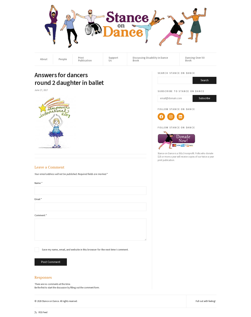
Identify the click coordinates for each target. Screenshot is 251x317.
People (63, 59)
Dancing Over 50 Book (195, 59)
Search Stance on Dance (176, 73)
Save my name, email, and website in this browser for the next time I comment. (85, 249)
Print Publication (85, 59)
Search (205, 80)
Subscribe (204, 98)
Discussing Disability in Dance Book (150, 59)
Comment (41, 215)
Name (38, 183)
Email (38, 199)
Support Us (113, 59)
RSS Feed (43, 312)
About (43, 59)
